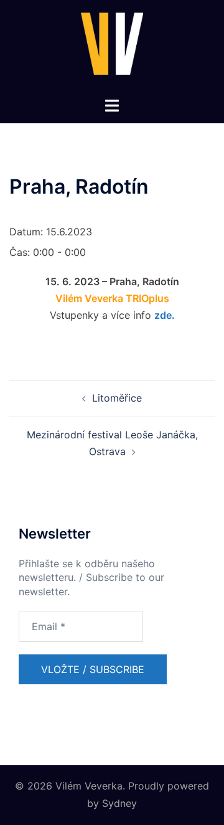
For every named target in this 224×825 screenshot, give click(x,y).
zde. (164, 315)
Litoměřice (117, 398)
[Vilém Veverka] (112, 47)
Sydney (119, 803)
